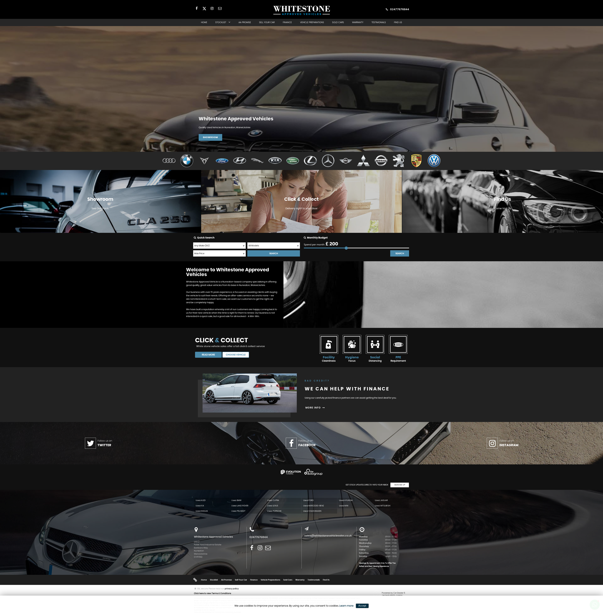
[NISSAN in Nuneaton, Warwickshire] (381, 161)
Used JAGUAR (381, 500)
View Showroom (100, 218)
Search (399, 253)
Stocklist (220, 22)
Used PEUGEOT (238, 511)
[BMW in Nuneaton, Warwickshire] (187, 161)
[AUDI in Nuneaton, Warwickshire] (169, 161)
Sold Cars (338, 22)
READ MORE (208, 355)
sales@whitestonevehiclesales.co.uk (328, 535)
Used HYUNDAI (346, 500)
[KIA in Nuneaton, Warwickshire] (275, 161)
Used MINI (343, 506)
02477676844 (399, 9)
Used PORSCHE (274, 511)
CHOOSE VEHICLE (236, 355)
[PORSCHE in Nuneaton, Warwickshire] (416, 161)
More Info (301, 218)
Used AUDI (201, 500)
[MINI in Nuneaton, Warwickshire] (346, 161)
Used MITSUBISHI (383, 506)
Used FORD (308, 500)
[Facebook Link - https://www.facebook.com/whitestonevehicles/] (196, 8)
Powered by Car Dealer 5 (393, 593)
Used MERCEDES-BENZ (313, 506)
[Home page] (301, 10)
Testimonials (379, 22)
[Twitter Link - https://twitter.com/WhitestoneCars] (204, 8)
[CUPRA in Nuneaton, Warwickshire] (204, 161)
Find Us (398, 22)
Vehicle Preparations (312, 22)
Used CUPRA (273, 500)
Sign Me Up (399, 485)
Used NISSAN (202, 511)
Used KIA (200, 506)
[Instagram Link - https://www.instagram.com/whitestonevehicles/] (212, 8)
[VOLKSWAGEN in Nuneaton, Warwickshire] (434, 161)
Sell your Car (267, 22)
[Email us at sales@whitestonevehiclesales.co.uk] (220, 8)
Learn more (346, 606)
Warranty (357, 22)
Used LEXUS (272, 506)
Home (204, 22)
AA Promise (245, 22)
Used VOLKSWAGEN (312, 511)
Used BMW (236, 500)
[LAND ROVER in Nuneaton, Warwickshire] (293, 161)
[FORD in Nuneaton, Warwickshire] (222, 161)
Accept (362, 605)
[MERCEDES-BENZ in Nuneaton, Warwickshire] (328, 161)
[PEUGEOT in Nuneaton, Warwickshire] (399, 161)
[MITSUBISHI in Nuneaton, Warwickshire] (363, 161)
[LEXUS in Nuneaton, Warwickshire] (310, 161)
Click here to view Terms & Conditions (212, 593)
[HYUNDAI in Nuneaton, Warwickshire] (240, 161)
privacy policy (232, 589)
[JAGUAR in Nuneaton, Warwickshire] (257, 161)
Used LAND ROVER (239, 506)
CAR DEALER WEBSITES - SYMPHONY (392, 595)
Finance (287, 22)
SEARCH (273, 253)
